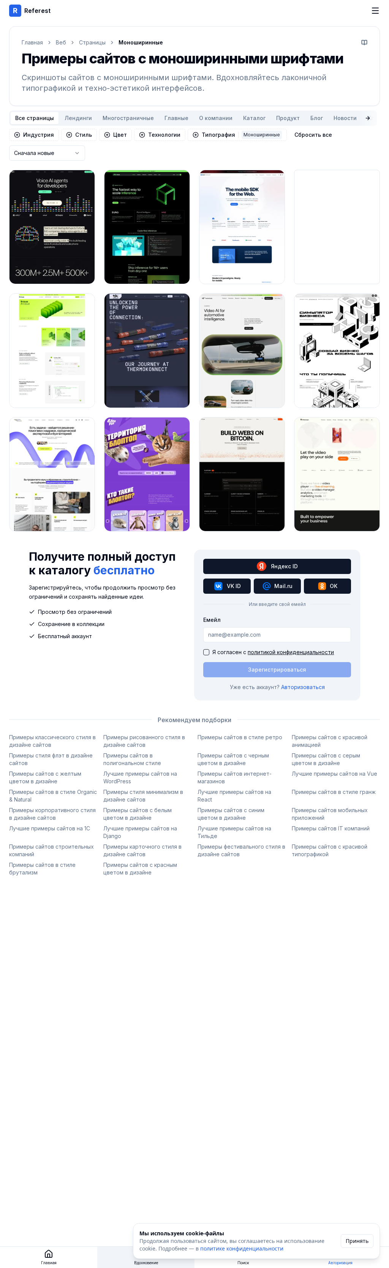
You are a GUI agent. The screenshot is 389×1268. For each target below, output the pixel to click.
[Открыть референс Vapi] (52, 227)
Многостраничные (128, 118)
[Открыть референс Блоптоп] (147, 474)
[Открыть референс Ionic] (242, 227)
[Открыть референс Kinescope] (337, 474)
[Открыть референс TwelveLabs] (242, 350)
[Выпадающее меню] (375, 10)
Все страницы (34, 118)
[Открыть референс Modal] (147, 227)
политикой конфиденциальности (291, 652)
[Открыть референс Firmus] (52, 350)
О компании (215, 118)
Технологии (164, 134)
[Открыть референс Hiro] (242, 474)
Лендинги (78, 118)
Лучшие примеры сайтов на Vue (334, 773)
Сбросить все (313, 134)
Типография (241, 134)
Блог (316, 118)
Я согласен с (273, 652)
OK (333, 586)
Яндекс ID (284, 566)
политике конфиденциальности (241, 1248)
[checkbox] (206, 652)
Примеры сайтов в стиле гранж (334, 792)
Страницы (92, 42)
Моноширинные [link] (141, 42)
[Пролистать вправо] (368, 118)
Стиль (83, 134)
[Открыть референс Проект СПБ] (337, 350)
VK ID (234, 586)
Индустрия (38, 134)
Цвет (120, 134)
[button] (364, 43)
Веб (61, 42)
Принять (357, 1240)
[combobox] (47, 153)
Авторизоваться (303, 687)
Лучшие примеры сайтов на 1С (49, 828)
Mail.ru (283, 586)
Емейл (212, 620)
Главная (32, 42)
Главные (176, 118)
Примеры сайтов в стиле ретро (240, 737)
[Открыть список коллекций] (77, 270)
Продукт (288, 118)
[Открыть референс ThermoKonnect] (147, 350)
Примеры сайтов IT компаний (331, 828)
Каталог (254, 118)
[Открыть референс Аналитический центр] (52, 474)
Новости (345, 118)
